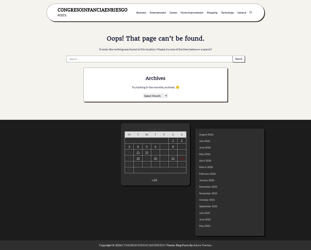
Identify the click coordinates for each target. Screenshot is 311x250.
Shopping (212, 12)
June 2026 (205, 147)
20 (155, 158)
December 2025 (208, 186)
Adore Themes (202, 245)
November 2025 (208, 193)
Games (173, 12)
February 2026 (207, 173)
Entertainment (158, 12)
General (241, 12)
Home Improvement (192, 12)
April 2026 (205, 160)
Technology (227, 12)
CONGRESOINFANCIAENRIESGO (92, 10)
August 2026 (206, 134)
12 (146, 152)
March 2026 (206, 167)
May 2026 (204, 154)
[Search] (250, 12)
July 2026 (204, 140)
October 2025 (207, 199)
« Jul (154, 179)
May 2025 (204, 225)
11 (138, 152)
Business (141, 12)
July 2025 (204, 212)
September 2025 (208, 206)
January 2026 (206, 180)
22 (173, 158)
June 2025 (205, 219)
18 (138, 158)
